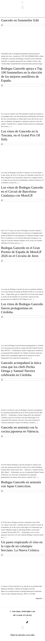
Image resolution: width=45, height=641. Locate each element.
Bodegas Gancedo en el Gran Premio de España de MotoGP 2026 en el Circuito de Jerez (21, 252)
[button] (22, 7)
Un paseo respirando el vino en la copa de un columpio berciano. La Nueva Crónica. (21, 546)
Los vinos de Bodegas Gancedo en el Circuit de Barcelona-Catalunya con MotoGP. (22, 191)
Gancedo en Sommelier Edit (20, 20)
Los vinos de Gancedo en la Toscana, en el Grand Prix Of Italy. (20, 135)
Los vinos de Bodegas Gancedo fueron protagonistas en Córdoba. (22, 308)
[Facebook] (18, 622)
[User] (28, 14)
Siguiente (40, 598)
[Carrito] (18, 13)
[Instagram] (22, 622)
